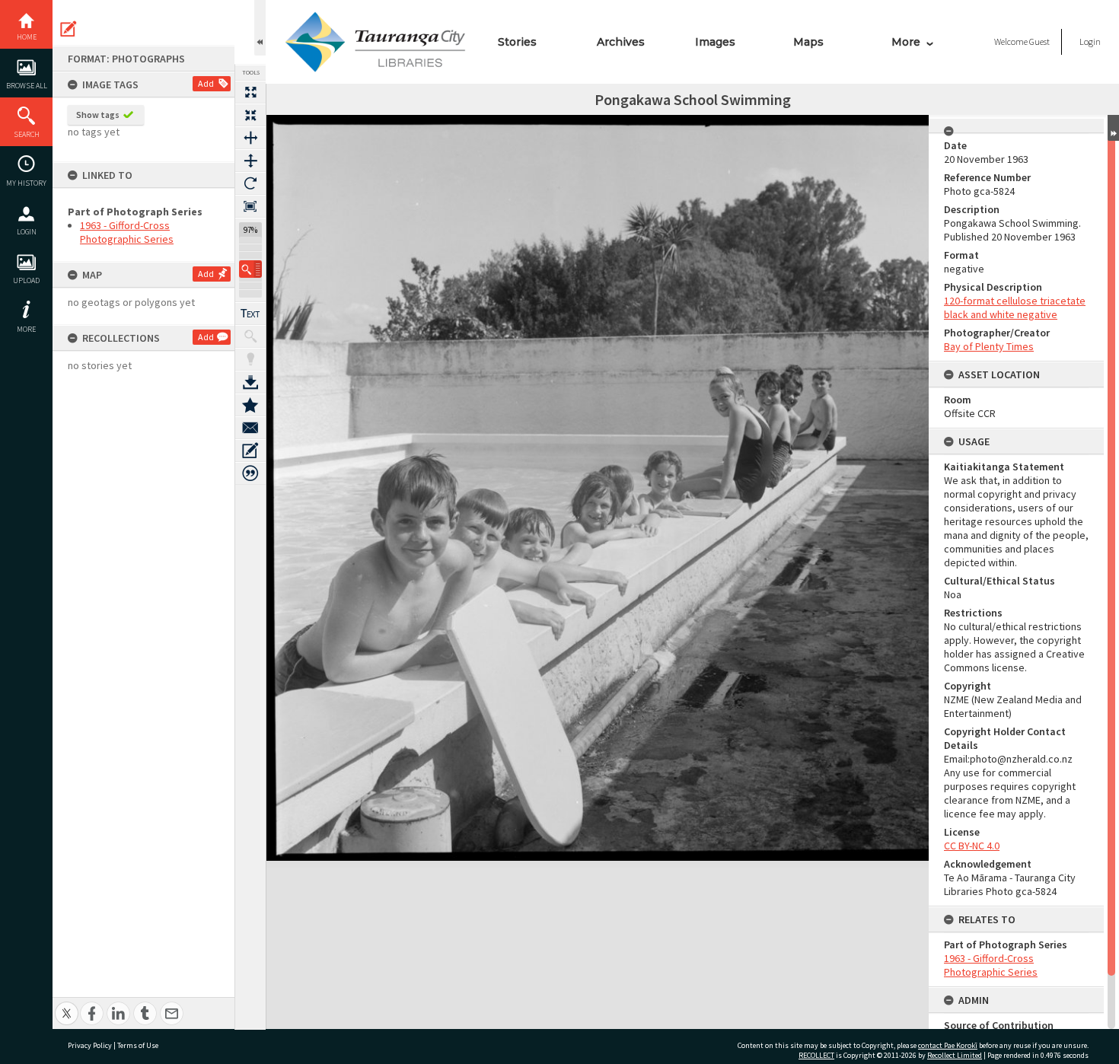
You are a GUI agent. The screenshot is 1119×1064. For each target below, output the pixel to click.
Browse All (26, 86)
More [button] (26, 329)
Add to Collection (250, 404)
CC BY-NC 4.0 (971, 845)
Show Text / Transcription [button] (250, 313)
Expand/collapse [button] (1113, 128)
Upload (26, 280)
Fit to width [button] (250, 137)
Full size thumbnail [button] (250, 92)
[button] (250, 269)
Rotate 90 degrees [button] (250, 183)
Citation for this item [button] (250, 473)
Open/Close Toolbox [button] (260, 28)
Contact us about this (250, 427)
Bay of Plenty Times (989, 346)
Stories (517, 42)
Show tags (98, 114)
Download (250, 382)
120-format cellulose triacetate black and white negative (1015, 307)
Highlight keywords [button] (250, 359)
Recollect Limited (954, 1055)
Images (715, 42)
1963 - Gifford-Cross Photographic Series (127, 232)
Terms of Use (137, 1045)
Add (206, 83)
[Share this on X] (66, 1005)
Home (27, 37)
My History (26, 183)
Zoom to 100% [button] (250, 206)
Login (27, 232)
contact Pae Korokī (947, 1045)
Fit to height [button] (250, 160)
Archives (621, 42)
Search (27, 134)
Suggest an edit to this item (68, 29)
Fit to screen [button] (250, 115)
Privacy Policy (90, 1045)
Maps (808, 42)
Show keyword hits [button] (250, 336)
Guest (1039, 41)
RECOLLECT (816, 1055)
